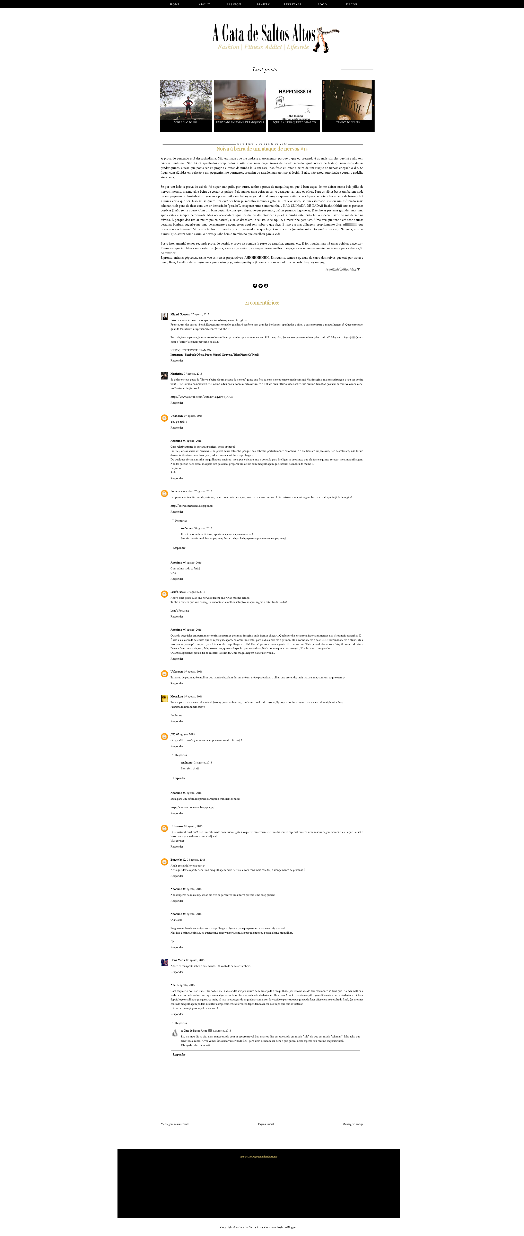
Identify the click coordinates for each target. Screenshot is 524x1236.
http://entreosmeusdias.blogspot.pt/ (192, 506)
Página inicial (266, 1124)
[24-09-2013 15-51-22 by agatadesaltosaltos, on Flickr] (344, 270)
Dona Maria (178, 960)
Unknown (177, 416)
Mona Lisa (177, 696)
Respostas (181, 521)
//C (173, 734)
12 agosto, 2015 (186, 985)
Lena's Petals (178, 592)
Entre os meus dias (181, 491)
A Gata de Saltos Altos (194, 1031)
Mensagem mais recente (175, 1124)
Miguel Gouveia (180, 314)
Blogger (292, 1227)
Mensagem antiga (352, 1124)
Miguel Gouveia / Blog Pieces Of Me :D (236, 355)
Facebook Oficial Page (198, 355)
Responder (177, 361)
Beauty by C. (178, 860)
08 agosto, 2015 (203, 528)
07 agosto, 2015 (200, 314)
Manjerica (177, 374)
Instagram (177, 355)
